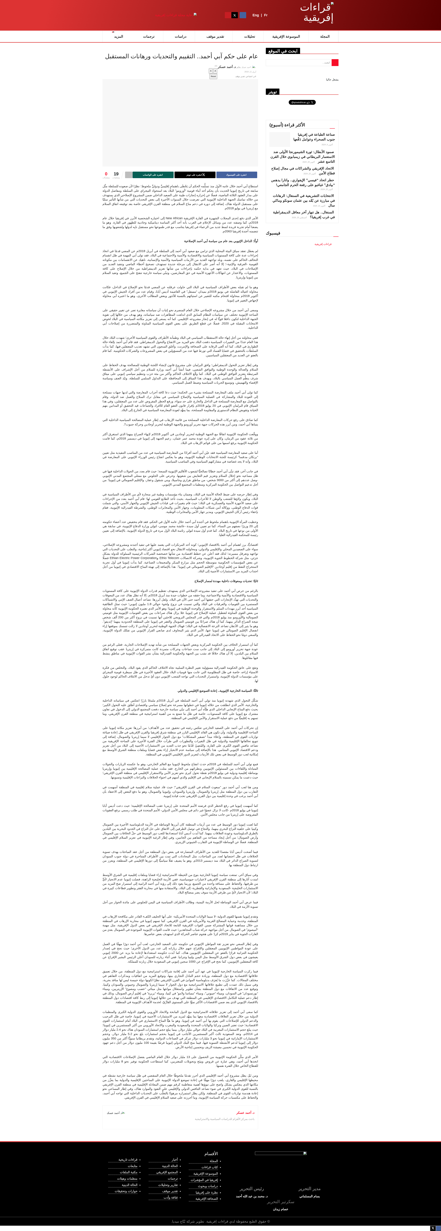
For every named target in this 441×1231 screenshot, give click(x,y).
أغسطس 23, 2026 (299, 217)
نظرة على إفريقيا (207, 1192)
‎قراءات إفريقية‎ (323, 244)
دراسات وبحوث (208, 1186)
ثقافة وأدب (171, 1197)
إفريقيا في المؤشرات (204, 1180)
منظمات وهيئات (127, 1178)
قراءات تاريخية (128, 1159)
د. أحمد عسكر (227, 67)
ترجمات (149, 36)
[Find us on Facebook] (243, 15)
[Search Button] (221, 15)
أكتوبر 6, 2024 (327, 145)
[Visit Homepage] (312, 15)
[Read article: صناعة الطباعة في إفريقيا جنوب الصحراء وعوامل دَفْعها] (279, 139)
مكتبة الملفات (128, 1172)
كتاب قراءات (210, 1167)
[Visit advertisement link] (176, 15)
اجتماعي (249, 76)
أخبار (175, 1159)
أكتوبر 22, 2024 (310, 174)
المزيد (118, 36)
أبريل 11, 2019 (250, 72)
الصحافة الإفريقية (207, 1198)
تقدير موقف (215, 36)
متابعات (132, 1166)
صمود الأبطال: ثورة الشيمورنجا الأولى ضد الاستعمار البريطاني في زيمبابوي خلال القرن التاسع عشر (302, 156)
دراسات (180, 36)
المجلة (325, 36)
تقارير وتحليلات (168, 1185)
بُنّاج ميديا (178, 1221)
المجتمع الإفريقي (167, 1172)
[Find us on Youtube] (228, 15)
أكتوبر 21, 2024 (319, 206)
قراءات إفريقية (217, 1221)
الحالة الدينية (129, 1185)
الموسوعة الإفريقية (286, 36)
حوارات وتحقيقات (126, 1191)
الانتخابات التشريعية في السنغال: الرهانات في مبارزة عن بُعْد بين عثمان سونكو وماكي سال (304, 200)
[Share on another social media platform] (129, 175)
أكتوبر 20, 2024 (308, 162)
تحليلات (249, 36)
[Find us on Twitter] (234, 15)
